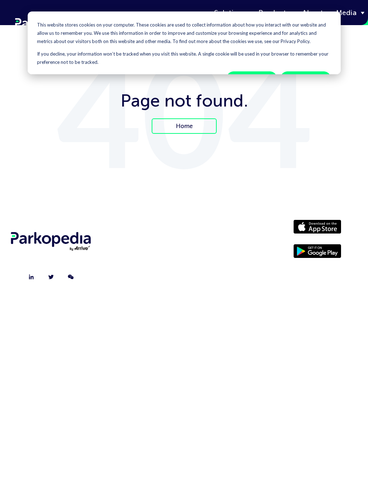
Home (184, 125)
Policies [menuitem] (215, 266)
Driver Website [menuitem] (216, 230)
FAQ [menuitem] (141, 284)
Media (346, 12)
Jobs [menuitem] (141, 266)
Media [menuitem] (216, 248)
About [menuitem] (142, 230)
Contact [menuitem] (141, 248)
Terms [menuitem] (216, 284)
